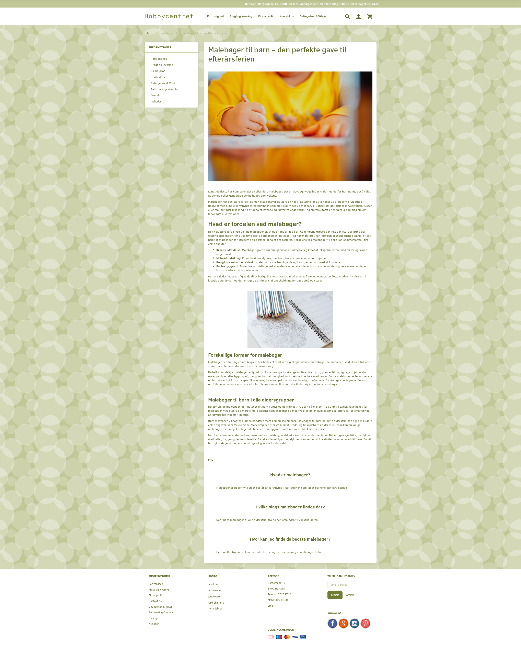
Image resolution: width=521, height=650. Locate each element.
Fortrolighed (215, 16)
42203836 (282, 600)
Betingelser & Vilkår (313, 16)
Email (271, 605)
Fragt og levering (241, 16)
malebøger (229, 384)
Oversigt (156, 95)
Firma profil (266, 16)
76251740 (284, 594)
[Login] (358, 16)
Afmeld (350, 595)
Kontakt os (287, 16)
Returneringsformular (165, 89)
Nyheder (156, 101)
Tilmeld (335, 595)
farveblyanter (353, 206)
